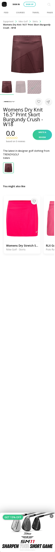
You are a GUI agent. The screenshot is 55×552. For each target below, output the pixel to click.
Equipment (8, 21)
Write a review (42, 135)
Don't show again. (27, 549)
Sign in (16, 4)
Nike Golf (23, 21)
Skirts (35, 21)
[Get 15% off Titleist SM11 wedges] (27, 532)
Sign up (29, 4)
